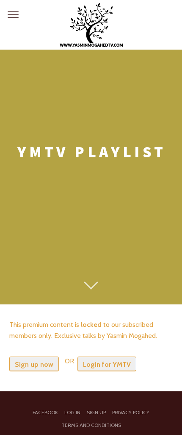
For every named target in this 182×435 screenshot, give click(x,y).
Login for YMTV (107, 364)
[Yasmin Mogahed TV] (91, 25)
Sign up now (34, 364)
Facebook (45, 412)
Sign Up (96, 412)
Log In (72, 412)
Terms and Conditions (91, 425)
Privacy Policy (130, 412)
